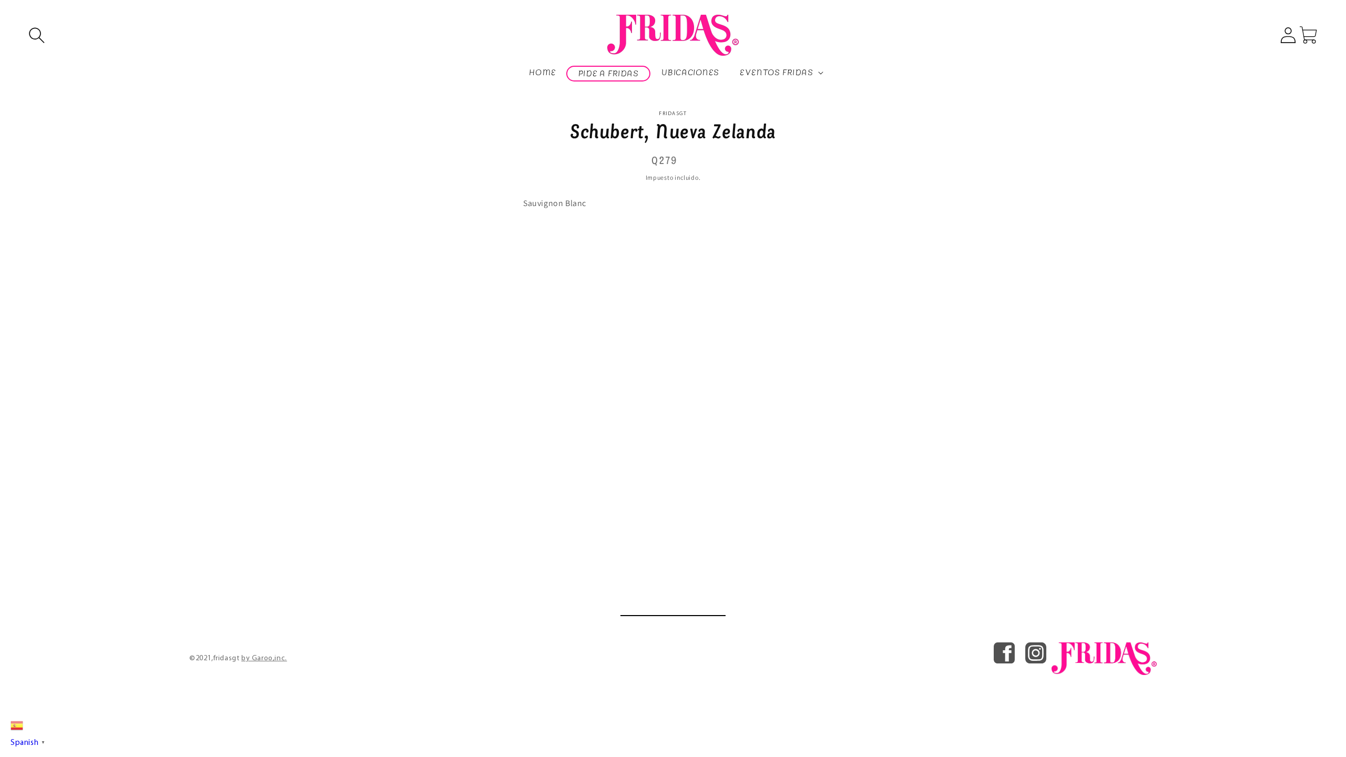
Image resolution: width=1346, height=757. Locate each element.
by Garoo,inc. (264, 658)
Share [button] (679, 231)
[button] (36, 35)
